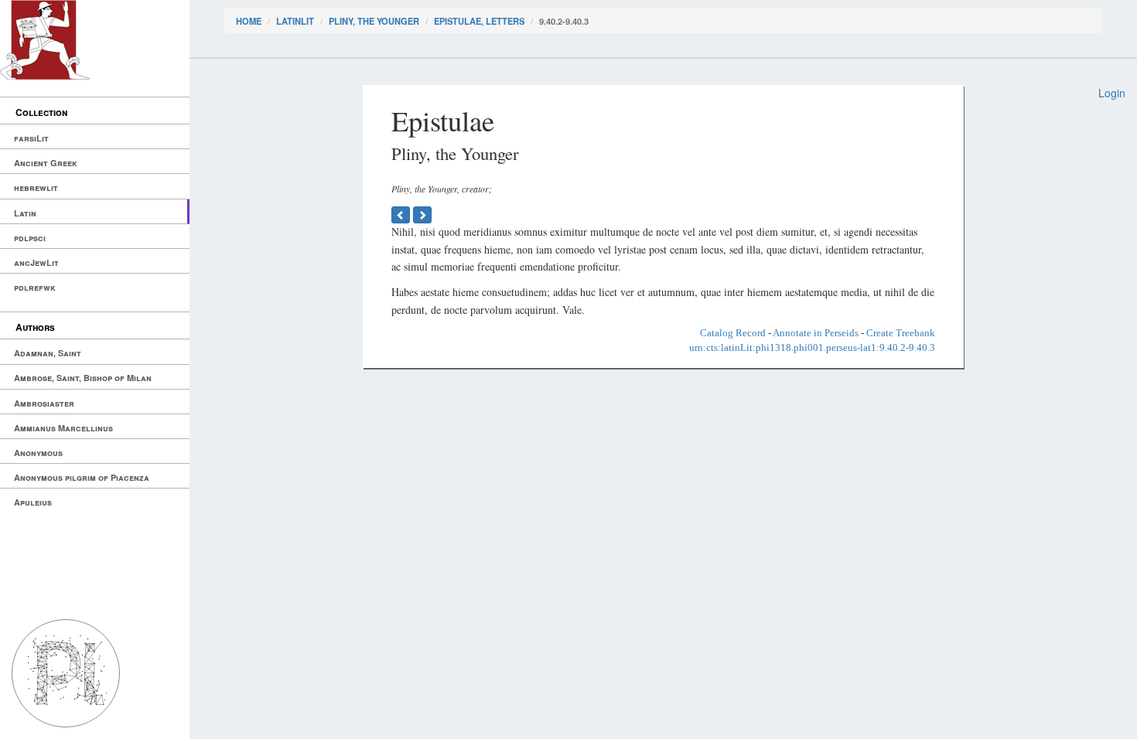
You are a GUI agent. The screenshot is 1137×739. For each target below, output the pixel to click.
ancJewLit (36, 262)
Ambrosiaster (44, 403)
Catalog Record (733, 333)
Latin (25, 213)
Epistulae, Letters (479, 21)
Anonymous (38, 452)
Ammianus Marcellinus (63, 428)
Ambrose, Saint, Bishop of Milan (83, 377)
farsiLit (31, 138)
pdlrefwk (35, 287)
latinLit (295, 21)
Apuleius (33, 502)
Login (1111, 92)
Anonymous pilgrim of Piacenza (81, 477)
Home (248, 21)
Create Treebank (900, 333)
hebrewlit (36, 187)
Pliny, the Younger (374, 21)
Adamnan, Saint (47, 353)
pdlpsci (30, 237)
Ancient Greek (45, 163)
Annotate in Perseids (816, 333)
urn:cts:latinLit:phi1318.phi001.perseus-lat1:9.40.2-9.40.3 (812, 347)
